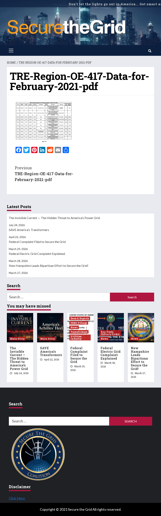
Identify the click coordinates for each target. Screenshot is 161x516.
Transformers (78, 331)
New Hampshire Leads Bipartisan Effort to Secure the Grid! (48, 265)
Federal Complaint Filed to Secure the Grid (37, 242)
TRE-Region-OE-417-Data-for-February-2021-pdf (44, 173)
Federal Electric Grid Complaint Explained (37, 253)
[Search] (149, 51)
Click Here (17, 498)
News (74, 327)
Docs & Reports (79, 318)
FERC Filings (78, 322)
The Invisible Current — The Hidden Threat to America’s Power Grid (54, 218)
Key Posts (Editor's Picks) (110, 333)
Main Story (17, 338)
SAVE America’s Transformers (29, 230)
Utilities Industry (76, 337)
